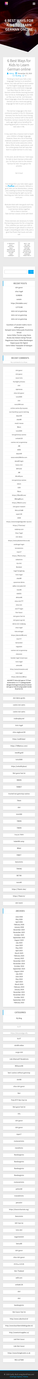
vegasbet (19, 646)
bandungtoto (19, 1305)
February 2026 (19, 924)
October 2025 (19, 935)
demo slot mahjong (19, 624)
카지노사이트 (19, 1264)
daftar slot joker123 (19, 586)
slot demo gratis (19, 698)
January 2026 (19, 927)
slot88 (19, 1079)
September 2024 (19, 969)
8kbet (19, 848)
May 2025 (19, 948)
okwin (19, 484)
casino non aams (19, 705)
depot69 (19, 416)
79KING (19, 869)
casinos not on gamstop (19, 442)
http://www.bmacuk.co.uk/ (19, 669)
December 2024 (19, 961)
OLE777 (19, 639)
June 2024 (19, 976)
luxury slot (19, 465)
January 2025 (19, 958)
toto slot (19, 1230)
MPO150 (19, 469)
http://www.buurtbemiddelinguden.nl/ (19, 1326)
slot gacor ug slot (19, 620)
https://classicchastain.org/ (19, 1209)
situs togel (19, 291)
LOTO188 (19, 307)
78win (19, 491)
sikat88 (19, 419)
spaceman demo (19, 582)
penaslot (19, 1202)
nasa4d (19, 590)
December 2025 (19, 930)
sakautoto (19, 559)
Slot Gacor (19, 612)
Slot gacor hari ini (19, 773)
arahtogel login (19, 544)
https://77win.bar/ (19, 525)
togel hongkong (19, 571)
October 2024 (19, 966)
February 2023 (19, 1002)
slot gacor (19, 287)
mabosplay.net (19, 718)
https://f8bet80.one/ (19, 495)
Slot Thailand (19, 1271)
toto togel (19, 575)
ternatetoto (19, 548)
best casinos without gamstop (19, 1073)
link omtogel (19, 631)
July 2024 (19, 974)
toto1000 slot (19, 404)
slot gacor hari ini (19, 616)
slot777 (18, 682)
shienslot (19, 654)
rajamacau (19, 389)
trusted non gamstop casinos (19, 794)
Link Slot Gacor (19, 1346)
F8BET (19, 855)
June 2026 (19, 917)
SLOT (19, 1038)
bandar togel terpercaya (19, 658)
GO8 (19, 488)
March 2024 (19, 984)
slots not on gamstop (19, 311)
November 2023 (19, 995)
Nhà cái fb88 (19, 510)
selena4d (19, 665)
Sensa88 (19, 1243)
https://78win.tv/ (19, 896)
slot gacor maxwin (19, 506)
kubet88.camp (19, 841)
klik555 (19, 594)
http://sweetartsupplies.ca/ (19, 1332)
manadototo (19, 1196)
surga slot (19, 1052)
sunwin (19, 299)
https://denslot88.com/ (19, 635)
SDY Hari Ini (19, 1223)
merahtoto (19, 1148)
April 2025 (19, 950)
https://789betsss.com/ (19, 746)
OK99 (19, 518)
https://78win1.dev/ (19, 889)
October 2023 (19, 997)
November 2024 (19, 963)
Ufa (19, 1114)
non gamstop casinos (19, 435)
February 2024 (19, 987)
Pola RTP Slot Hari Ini (19, 1100)
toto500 (19, 814)
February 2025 (19, 956)
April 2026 (19, 922)
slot (19, 385)
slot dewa (19, 537)
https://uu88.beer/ (19, 739)
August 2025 (19, 940)
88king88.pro (19, 499)
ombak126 (19, 438)
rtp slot (19, 563)
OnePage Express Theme (19, 1376)
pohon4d (19, 1189)
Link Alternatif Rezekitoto (19, 1059)
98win (19, 427)
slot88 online (19, 1045)
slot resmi (19, 903)
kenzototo (19, 862)
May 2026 (19, 919)
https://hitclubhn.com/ (19, 303)
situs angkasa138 (19, 732)
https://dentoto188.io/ (19, 677)
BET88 (19, 875)
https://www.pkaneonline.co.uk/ (19, 540)
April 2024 (19, 982)
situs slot (19, 605)
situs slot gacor (19, 393)
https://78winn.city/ (19, 556)
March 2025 (19, 953)
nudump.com (19, 529)
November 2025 (19, 932)
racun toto (19, 378)
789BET (19, 787)
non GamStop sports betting (19, 412)
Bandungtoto (19, 1155)
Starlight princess (19, 382)
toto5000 (19, 397)
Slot (19, 1093)
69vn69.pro (19, 476)
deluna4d (19, 597)
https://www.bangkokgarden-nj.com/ (19, 522)
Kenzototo (19, 1216)
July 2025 (19, 943)
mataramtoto (19, 1141)
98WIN (19, 780)
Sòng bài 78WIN (19, 834)
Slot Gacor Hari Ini (19, 1312)
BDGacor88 (19, 1066)
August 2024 (19, 971)
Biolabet (19, 567)
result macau (19, 423)
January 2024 (19, 989)
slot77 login (19, 609)
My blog (18, 76)
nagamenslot (19, 1237)
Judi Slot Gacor (19, 1339)
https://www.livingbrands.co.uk (19, 1353)
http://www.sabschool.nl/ (19, 1319)
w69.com (19, 1278)
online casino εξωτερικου (19, 408)
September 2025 (19, 937)
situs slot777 (19, 601)
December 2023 (19, 992)
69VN (19, 450)
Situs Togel (19, 533)
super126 (19, 514)
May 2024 (19, 979)
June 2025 (19, 945)
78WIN (19, 821)
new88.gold (19, 753)
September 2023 (19, 1000)
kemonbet (19, 643)
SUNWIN (19, 295)
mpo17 (19, 552)
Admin (11, 73)
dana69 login (19, 461)
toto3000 (19, 759)
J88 (19, 446)
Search (32, 272)
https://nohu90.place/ (19, 766)
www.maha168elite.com (19, 457)
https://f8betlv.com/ (19, 503)
